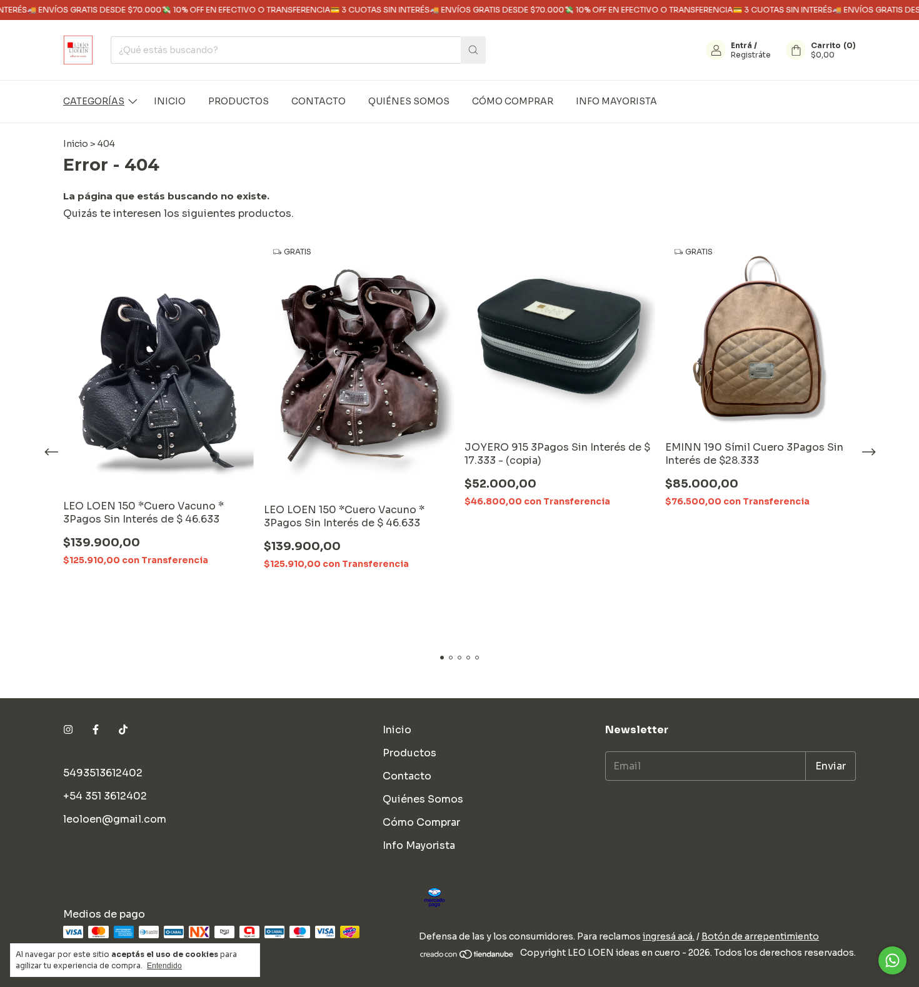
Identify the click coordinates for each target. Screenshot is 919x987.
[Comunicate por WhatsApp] (892, 960)
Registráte (751, 54)
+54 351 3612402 (105, 796)
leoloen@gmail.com (114, 819)
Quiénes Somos (408, 101)
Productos (238, 101)
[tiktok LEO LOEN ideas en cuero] (123, 729)
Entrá (741, 45)
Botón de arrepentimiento (760, 936)
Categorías (93, 101)
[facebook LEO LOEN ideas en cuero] (96, 729)
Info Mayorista (616, 101)
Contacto (318, 101)
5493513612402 (103, 772)
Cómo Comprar (512, 101)
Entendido (164, 965)
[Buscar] (473, 50)
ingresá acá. (669, 936)
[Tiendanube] (467, 956)
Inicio (170, 101)
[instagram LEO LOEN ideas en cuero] (68, 729)
